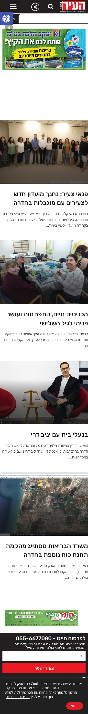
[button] (6, 18)
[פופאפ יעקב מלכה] (44, 48)
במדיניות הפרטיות (18, 696)
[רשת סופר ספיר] (41, 617)
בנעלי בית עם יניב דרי (59, 434)
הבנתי (74, 706)
